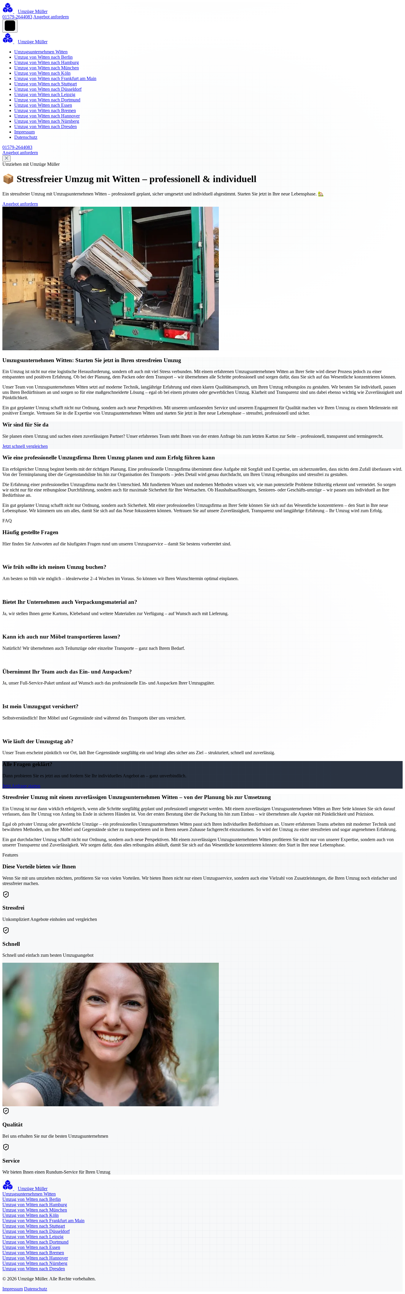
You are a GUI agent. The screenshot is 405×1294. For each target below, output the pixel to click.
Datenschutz (25, 137)
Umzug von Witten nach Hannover (47, 115)
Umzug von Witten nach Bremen (45, 110)
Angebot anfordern (51, 16)
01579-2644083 (17, 16)
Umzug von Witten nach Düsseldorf (48, 89)
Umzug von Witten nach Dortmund (47, 99)
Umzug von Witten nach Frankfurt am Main (55, 78)
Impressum (24, 131)
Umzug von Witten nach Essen (43, 105)
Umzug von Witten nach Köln (42, 73)
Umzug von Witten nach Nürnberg (46, 121)
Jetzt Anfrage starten (21, 785)
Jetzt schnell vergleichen (25, 446)
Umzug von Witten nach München (46, 67)
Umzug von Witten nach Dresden (45, 126)
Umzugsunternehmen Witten (41, 51)
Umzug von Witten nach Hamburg (46, 62)
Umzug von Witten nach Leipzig (44, 94)
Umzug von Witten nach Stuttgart (45, 83)
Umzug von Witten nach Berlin (43, 57)
